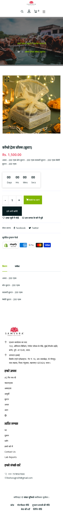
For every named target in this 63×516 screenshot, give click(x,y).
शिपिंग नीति (37, 509)
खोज (12, 505)
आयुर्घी (7, 393)
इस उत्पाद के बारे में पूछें (34, 217)
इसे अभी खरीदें (12, 211)
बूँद (6, 415)
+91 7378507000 (16, 474)
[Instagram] (7, 483)
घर (19, 51)
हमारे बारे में (9, 446)
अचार (7, 404)
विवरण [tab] (4, 266)
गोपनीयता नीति (23, 505)
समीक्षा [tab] (17, 266)
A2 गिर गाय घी (10, 377)
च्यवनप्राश (9, 382)
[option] (31, 104)
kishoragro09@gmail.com (20, 477)
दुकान (7, 435)
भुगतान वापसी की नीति (41, 505)
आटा (6, 409)
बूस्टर (7, 399)
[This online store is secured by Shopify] (10, 244)
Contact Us (10, 451)
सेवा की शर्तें (25, 509)
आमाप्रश (8, 388)
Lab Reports (11, 457)
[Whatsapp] (9, 483)
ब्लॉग (6, 440)
